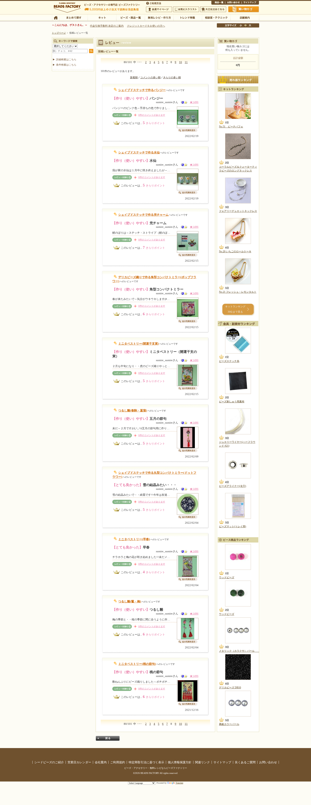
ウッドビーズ (226, 577)
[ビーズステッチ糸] (238, 340)
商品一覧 (218, 3)
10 (180, 62)
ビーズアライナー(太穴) (232, 486)
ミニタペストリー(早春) (134, 539)
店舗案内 (245, 17)
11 (186, 62)
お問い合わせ (233, 3)
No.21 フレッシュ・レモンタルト (237, 291)
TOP (55, 17)
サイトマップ (250, 3)
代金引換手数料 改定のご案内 (107, 25)
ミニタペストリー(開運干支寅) (138, 343)
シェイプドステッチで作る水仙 (139, 152)
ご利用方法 (154, 3)
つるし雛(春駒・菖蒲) (132, 410)
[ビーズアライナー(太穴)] (238, 465)
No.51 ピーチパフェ (231, 126)
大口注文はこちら (213, 9)
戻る (108, 738)
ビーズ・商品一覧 (130, 17)
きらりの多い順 (172, 77)
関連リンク (202, 762)
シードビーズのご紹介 (49, 762)
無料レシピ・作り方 (159, 17)
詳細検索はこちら (66, 59)
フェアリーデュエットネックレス (238, 211)
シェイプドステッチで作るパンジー (142, 90)
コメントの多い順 (150, 77)
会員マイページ (159, 9)
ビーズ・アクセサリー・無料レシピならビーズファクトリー (155, 768)
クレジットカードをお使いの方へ (146, 25)
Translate (179, 783)
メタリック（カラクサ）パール (239, 650)
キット (102, 17)
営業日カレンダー (79, 762)
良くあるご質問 (245, 762)
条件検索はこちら (66, 64)
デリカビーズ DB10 (230, 687)
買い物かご (243, 9)
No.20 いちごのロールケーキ (235, 251)
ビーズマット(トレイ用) (232, 526)
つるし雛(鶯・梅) (129, 601)
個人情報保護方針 (179, 762)
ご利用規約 (117, 762)
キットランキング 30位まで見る (235, 309)
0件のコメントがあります (151, 115)
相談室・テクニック (216, 17)
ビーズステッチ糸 (229, 361)
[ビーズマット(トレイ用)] (238, 506)
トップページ (59, 33)
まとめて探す (73, 17)
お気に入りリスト (186, 9)
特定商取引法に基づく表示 (146, 762)
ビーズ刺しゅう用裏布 (231, 401)
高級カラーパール (229, 724)
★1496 (194, 102)
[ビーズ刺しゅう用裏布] (238, 381)
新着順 (134, 77)
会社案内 (101, 762)
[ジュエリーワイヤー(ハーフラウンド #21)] (238, 421)
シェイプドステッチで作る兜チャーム (143, 214)
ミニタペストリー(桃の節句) (137, 664)
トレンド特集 (187, 17)
